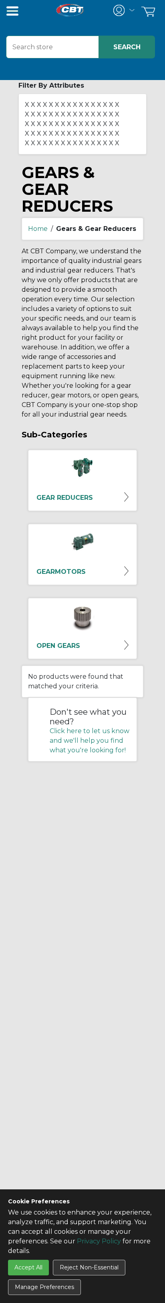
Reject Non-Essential (89, 1267)
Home (38, 229)
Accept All (28, 1267)
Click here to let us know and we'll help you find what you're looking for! (89, 740)
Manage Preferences (44, 1287)
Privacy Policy (99, 1241)
